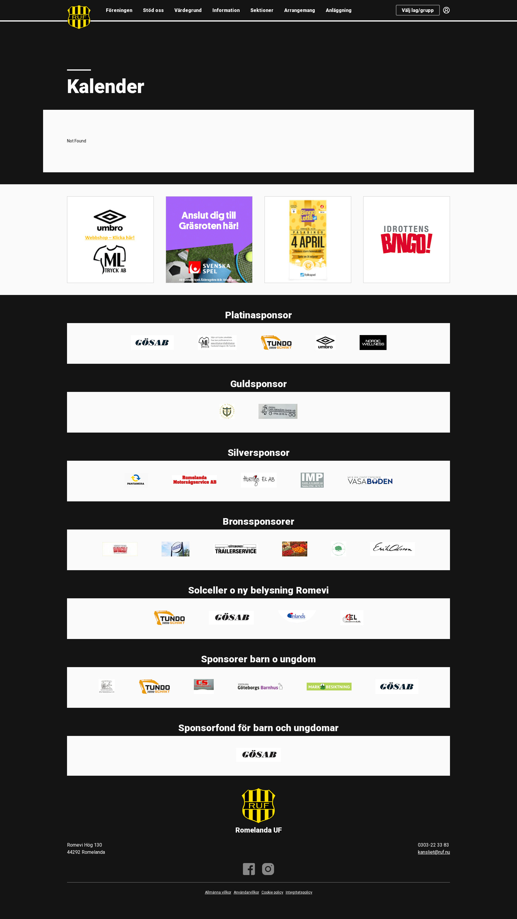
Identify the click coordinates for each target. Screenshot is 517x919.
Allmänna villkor (218, 892)
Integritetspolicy (299, 892)
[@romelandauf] (268, 869)
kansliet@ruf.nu (434, 852)
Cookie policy (272, 892)
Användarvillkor (246, 892)
